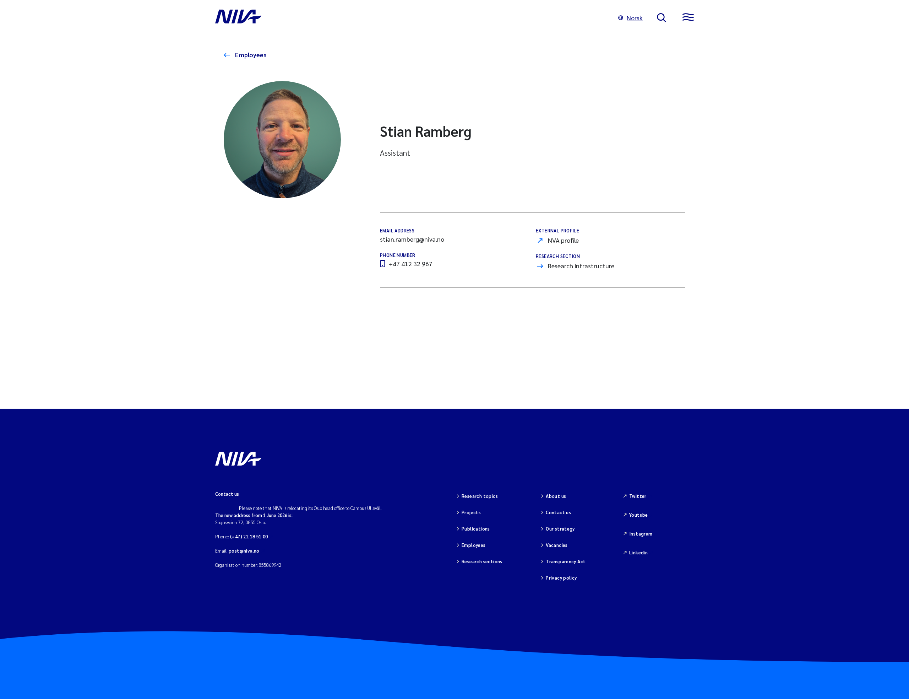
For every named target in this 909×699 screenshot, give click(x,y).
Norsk (635, 18)
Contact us (558, 512)
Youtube (638, 515)
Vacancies (557, 545)
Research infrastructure (581, 266)
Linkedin (638, 552)
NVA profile (563, 240)
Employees (250, 54)
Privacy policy (561, 578)
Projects (471, 512)
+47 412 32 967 (410, 263)
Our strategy (560, 529)
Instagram (641, 534)
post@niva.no (244, 551)
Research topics (480, 496)
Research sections (482, 561)
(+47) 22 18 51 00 (249, 536)
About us (556, 496)
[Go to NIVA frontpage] (409, 18)
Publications (476, 529)
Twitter (638, 496)
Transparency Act (566, 561)
